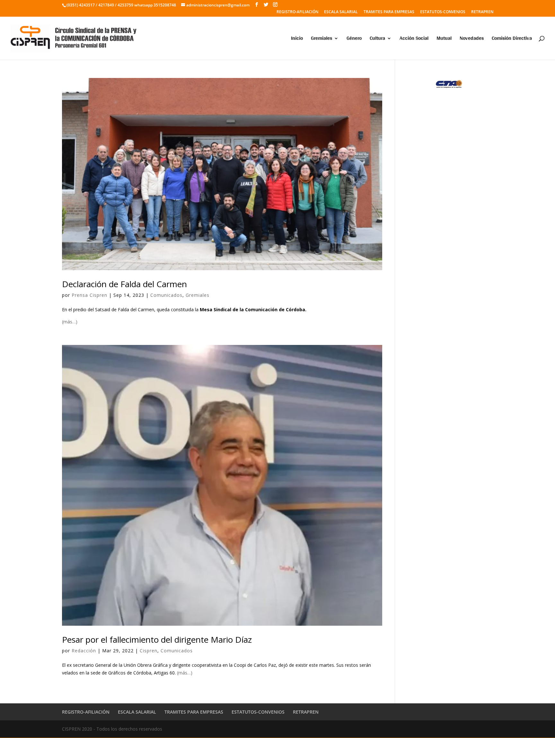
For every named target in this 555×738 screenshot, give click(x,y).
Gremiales (321, 39)
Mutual (444, 39)
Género (354, 39)
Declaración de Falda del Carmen (124, 284)
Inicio (297, 39)
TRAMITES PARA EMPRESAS (389, 12)
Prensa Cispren (89, 295)
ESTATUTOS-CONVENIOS (442, 12)
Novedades (472, 39)
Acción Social (414, 39)
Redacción (84, 651)
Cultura (377, 39)
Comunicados (166, 295)
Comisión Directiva (512, 39)
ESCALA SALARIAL (341, 12)
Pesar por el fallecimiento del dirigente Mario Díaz (157, 639)
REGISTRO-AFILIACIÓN (297, 12)
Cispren (148, 651)
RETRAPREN (482, 12)
